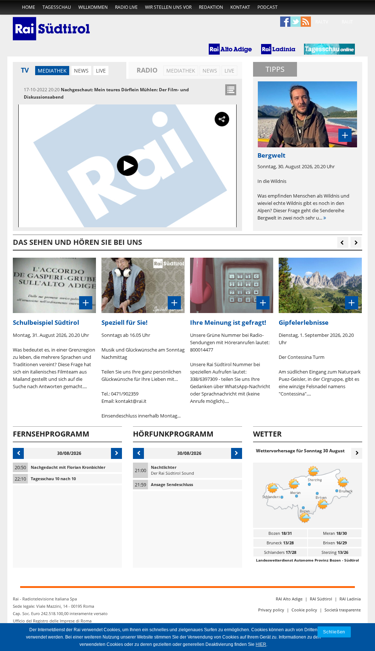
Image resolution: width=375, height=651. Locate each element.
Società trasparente (342, 610)
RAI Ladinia (350, 599)
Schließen (334, 631)
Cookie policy (304, 610)
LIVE (101, 70)
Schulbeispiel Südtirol (46, 322)
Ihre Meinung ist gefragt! (228, 322)
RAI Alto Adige (289, 599)
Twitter (295, 22)
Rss (306, 22)
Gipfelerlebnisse (303, 322)
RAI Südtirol (321, 599)
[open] (230, 89)
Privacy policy (271, 610)
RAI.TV (321, 22)
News (81, 70)
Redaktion (211, 7)
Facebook (285, 22)
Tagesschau (56, 7)
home (28, 7)
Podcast (267, 7)
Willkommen (93, 7)
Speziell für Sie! (124, 322)
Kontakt (240, 7)
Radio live (126, 7)
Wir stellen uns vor (168, 7)
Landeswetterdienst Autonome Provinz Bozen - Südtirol (307, 560)
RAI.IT (347, 22)
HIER (261, 644)
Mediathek (52, 70)
